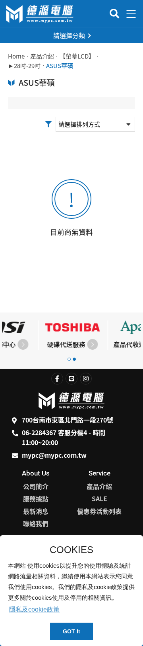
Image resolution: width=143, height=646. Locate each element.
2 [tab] (74, 359)
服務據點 (35, 498)
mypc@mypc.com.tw (54, 455)
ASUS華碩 (59, 65)
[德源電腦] (39, 14)
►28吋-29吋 (24, 65)
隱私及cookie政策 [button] (34, 609)
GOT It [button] (71, 631)
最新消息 (35, 511)
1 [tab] (69, 359)
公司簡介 (35, 486)
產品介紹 (42, 56)
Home (16, 56)
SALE (99, 498)
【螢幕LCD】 (77, 56)
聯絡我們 (35, 523)
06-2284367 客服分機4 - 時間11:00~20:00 (63, 437)
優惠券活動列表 (99, 511)
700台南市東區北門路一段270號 (67, 419)
